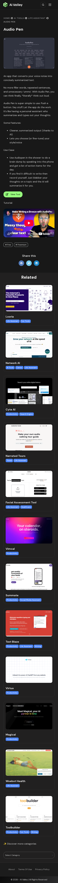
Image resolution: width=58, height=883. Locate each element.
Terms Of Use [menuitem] (25, 869)
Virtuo (10, 688)
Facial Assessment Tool (21, 502)
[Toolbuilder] (29, 809)
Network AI (13, 363)
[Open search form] (43, 5)
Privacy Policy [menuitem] (42, 869)
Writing (38, 646)
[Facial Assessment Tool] (29, 484)
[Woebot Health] (29, 763)
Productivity (12, 414)
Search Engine (26, 414)
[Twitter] (29, 263)
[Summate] (29, 577)
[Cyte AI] (29, 391)
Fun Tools (25, 321)
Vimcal (10, 549)
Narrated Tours (15, 456)
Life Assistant (13, 321)
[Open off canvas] (50, 4)
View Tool (15, 194)
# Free (8, 244)
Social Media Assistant (30, 600)
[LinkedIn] (36, 263)
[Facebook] (21, 263)
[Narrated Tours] (29, 437)
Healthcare (26, 507)
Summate (12, 595)
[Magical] (29, 716)
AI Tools (10, 367)
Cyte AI (10, 409)
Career (19, 367)
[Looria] (29, 298)
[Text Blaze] (29, 623)
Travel (9, 460)
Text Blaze (12, 641)
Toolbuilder (13, 827)
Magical (11, 734)
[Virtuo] (29, 670)
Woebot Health (15, 781)
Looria (10, 316)
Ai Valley (15, 4)
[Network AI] (29, 345)
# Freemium (21, 244)
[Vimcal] (29, 530)
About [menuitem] (11, 869)
